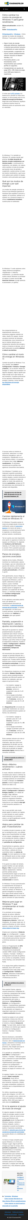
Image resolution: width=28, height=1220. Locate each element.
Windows (17, 34)
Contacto (21, 1214)
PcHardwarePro (12, 29)
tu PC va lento (15, 93)
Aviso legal (8, 1212)
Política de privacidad (10, 1214)
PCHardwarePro (7, 34)
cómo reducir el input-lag (10, 928)
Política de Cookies (17, 1212)
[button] (24, 9)
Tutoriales (7, 1196)
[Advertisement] (14, 124)
